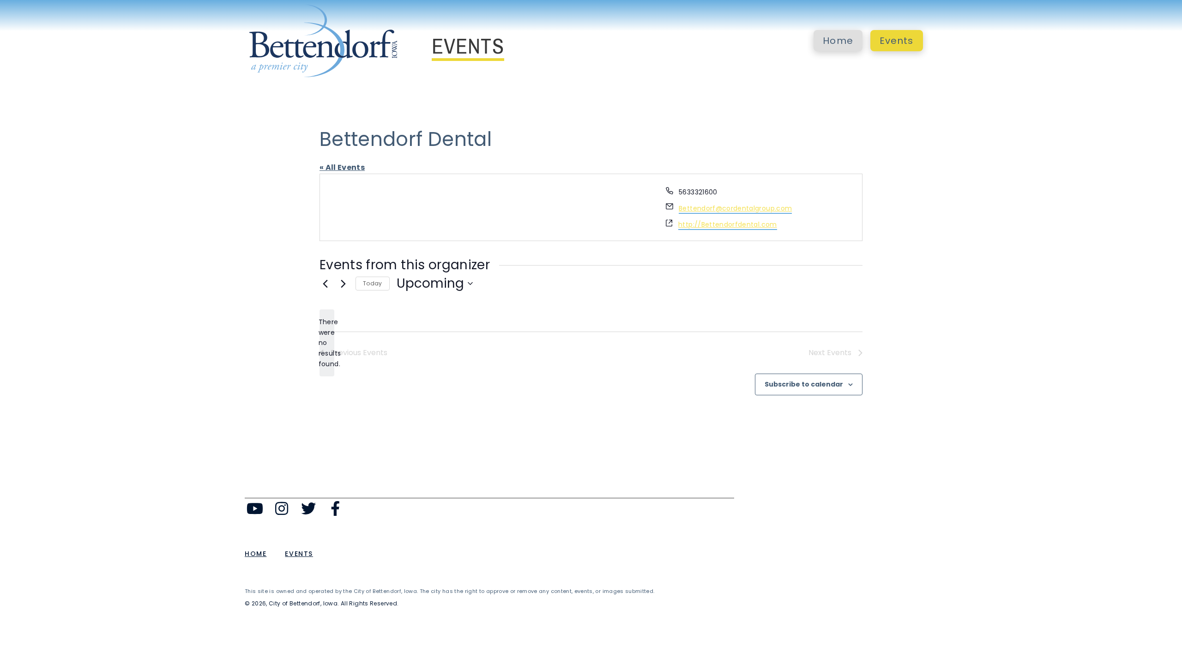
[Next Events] (343, 283)
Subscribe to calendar (804, 384)
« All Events (342, 167)
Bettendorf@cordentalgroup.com (735, 208)
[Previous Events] (325, 283)
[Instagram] (281, 508)
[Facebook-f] (335, 508)
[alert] (327, 342)
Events (897, 40)
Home (838, 40)
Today (372, 283)
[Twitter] (308, 508)
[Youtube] (255, 508)
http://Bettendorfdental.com (727, 224)
